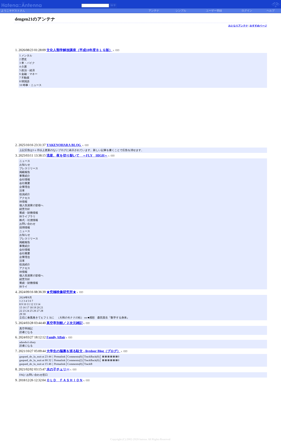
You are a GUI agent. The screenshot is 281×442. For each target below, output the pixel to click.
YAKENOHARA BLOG (64, 145)
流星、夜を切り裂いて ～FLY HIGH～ (77, 155)
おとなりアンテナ (238, 25)
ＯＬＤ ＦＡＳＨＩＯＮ (64, 380)
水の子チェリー (58, 369)
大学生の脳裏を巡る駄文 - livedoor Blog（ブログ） (83, 351)
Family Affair (55, 337)
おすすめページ (258, 25)
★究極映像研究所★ (61, 292)
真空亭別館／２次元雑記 (64, 323)
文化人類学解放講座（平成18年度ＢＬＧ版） (79, 50)
